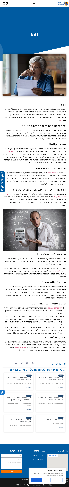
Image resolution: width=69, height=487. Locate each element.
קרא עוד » (60, 387)
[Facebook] (7, 3)
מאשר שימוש (36, 480)
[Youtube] (4, 3)
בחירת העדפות (57, 480)
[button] (33, 3)
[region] (47, 476)
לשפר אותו (56, 271)
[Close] (64, 469)
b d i (61, 120)
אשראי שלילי (52, 173)
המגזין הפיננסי (39, 459)
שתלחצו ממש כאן (20, 347)
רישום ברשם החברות (55, 308)
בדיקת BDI (11, 151)
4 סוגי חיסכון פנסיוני (55, 419)
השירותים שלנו (39, 455)
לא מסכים (45, 480)
